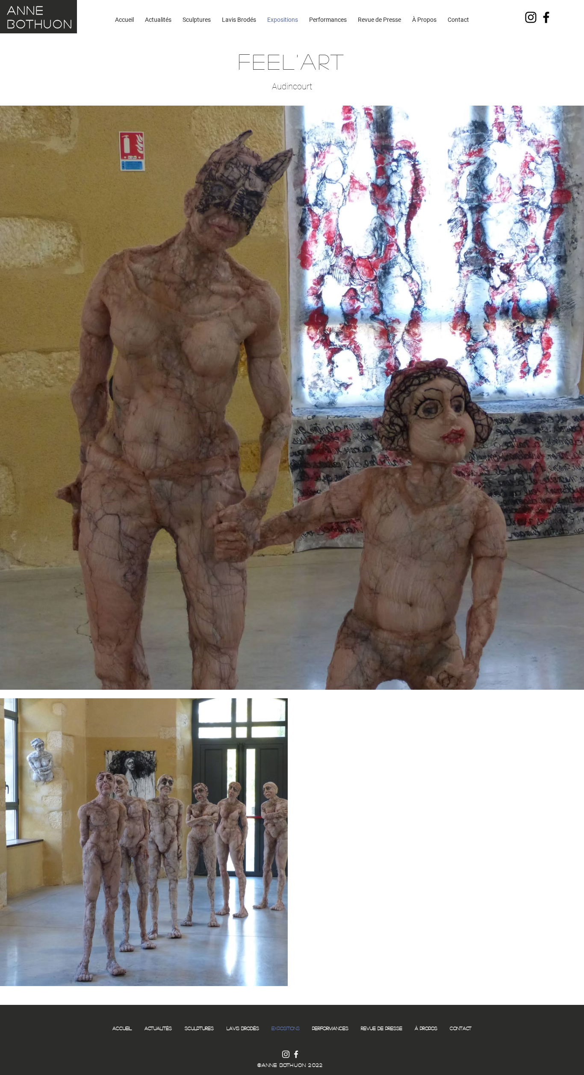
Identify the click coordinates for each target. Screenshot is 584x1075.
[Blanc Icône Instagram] (286, 1054)
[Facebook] (546, 17)
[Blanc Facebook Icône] (296, 1054)
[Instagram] (530, 17)
